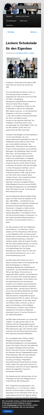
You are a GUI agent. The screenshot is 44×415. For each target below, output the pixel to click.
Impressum (9, 25)
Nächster (34, 32)
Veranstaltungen (11, 21)
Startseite (9, 16)
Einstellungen (12, 405)
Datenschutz (23, 21)
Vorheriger (10, 32)
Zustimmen (7, 411)
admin (32, 53)
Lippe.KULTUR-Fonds (22, 16)
